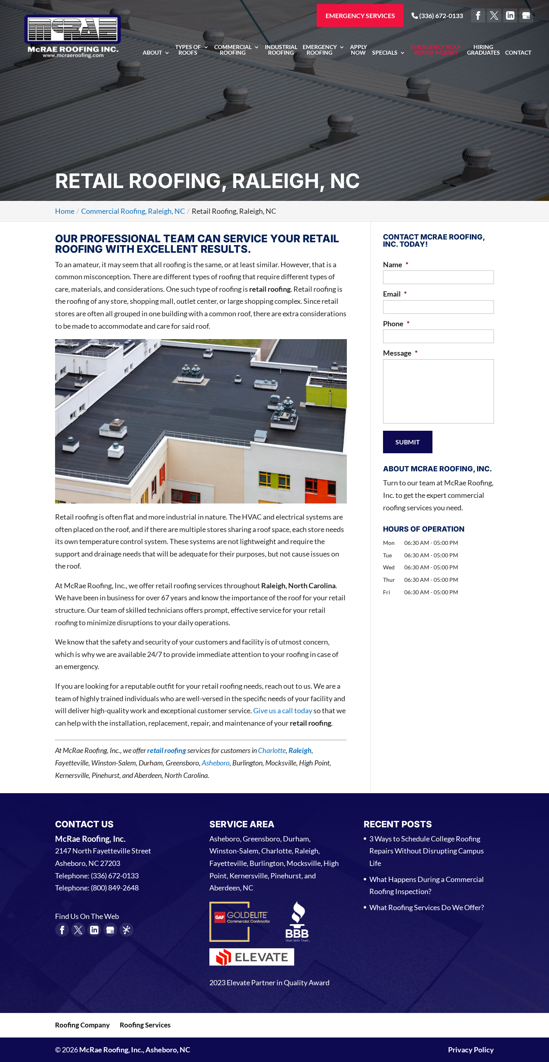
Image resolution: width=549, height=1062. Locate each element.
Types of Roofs (188, 50)
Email (395, 293)
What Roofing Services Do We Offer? (426, 907)
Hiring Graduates (483, 50)
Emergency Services (360, 15)
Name (395, 264)
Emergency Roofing (320, 50)
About (152, 53)
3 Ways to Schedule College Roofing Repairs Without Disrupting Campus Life (426, 851)
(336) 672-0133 (440, 15)
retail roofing (166, 750)
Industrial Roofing (281, 50)
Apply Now (358, 50)
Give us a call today (282, 710)
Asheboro (215, 762)
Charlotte (272, 750)
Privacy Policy (471, 1049)
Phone (396, 323)
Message (400, 352)
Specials (384, 53)
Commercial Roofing (233, 50)
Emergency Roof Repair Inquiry (436, 50)
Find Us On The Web (87, 916)
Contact (518, 53)
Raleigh (300, 750)
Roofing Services (145, 1025)
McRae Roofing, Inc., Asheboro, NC (134, 1049)
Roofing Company (82, 1025)
